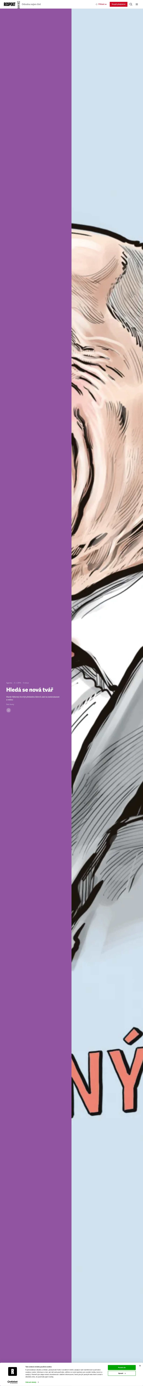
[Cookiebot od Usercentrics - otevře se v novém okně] (12, 1382)
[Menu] (136, 4)
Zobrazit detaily (30, 1382)
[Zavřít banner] (140, 1365)
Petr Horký (10, 704)
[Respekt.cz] (9, 4)
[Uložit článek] (8, 710)
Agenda (9, 683)
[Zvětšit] (107, 697)
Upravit (120, 1373)
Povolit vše (122, 1367)
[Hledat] (131, 4)
